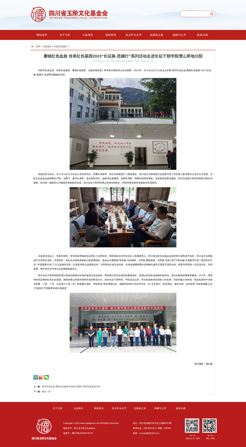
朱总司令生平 (134, 35)
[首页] (69, 22)
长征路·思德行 (60, 46)
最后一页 (46, 391)
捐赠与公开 (179, 35)
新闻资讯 (110, 35)
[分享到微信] (46, 377)
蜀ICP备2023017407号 (82, 433)
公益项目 (87, 35)
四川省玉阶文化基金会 (155, 70)
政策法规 (202, 35)
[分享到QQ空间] (35, 377)
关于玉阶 (65, 35)
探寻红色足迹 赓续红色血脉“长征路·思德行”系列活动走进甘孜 (71, 386)
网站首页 (42, 35)
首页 (38, 46)
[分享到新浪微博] (41, 377)
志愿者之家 (156, 35)
